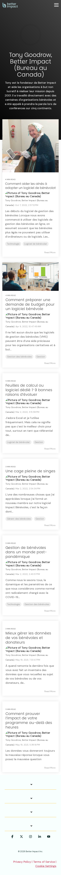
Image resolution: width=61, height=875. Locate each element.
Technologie (13, 243)
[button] (56, 4)
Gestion (40, 356)
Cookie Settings (45, 866)
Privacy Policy (22, 862)
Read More (50, 252)
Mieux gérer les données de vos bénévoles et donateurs (28, 637)
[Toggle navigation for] (30, 786)
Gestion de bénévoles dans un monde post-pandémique (26, 552)
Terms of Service (44, 862)
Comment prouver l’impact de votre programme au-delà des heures (28, 720)
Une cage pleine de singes (30, 471)
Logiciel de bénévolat (35, 243)
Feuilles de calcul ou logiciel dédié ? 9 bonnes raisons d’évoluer (28, 390)
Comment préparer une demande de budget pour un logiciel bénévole (30, 304)
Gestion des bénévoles (19, 356)
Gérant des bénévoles (19, 518)
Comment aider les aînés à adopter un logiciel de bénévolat (30, 185)
